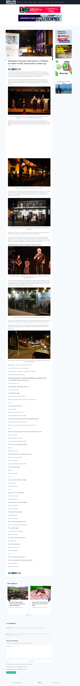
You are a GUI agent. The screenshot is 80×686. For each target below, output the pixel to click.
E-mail (32, 661)
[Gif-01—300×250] (63, 36)
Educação (35, 2)
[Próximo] (49, 600)
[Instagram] (41, 683)
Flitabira (10, 58)
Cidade (52, 2)
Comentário (9, 646)
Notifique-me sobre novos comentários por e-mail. (17, 666)
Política (25, 2)
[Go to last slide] (9, 600)
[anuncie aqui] (40, 21)
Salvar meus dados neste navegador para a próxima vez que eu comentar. (19, 664)
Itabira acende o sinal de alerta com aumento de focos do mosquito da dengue (40, 603)
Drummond (40, 2)
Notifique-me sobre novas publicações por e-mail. (16, 669)
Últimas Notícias (20, 2)
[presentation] (18, 593)
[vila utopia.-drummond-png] (63, 85)
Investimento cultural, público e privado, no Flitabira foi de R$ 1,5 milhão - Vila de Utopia (27, 627)
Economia (30, 2)
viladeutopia (12, 607)
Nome (8, 661)
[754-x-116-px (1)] (40, 12)
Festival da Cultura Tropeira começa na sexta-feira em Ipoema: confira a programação (17, 603)
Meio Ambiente (47, 2)
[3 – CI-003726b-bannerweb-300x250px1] (63, 51)
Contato (56, 2)
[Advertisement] (29, 135)
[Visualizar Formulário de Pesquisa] (73, 2)
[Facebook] (39, 683)
